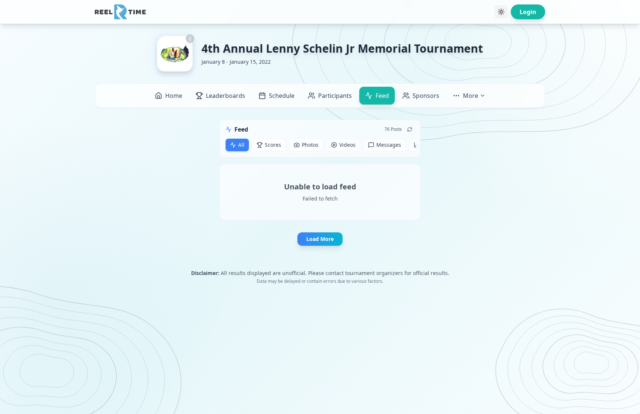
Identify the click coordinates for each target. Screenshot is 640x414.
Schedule (281, 96)
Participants (335, 96)
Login (528, 12)
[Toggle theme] (501, 12)
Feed (382, 96)
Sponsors (426, 96)
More (470, 96)
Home (173, 96)
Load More (320, 238)
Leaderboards (225, 96)
